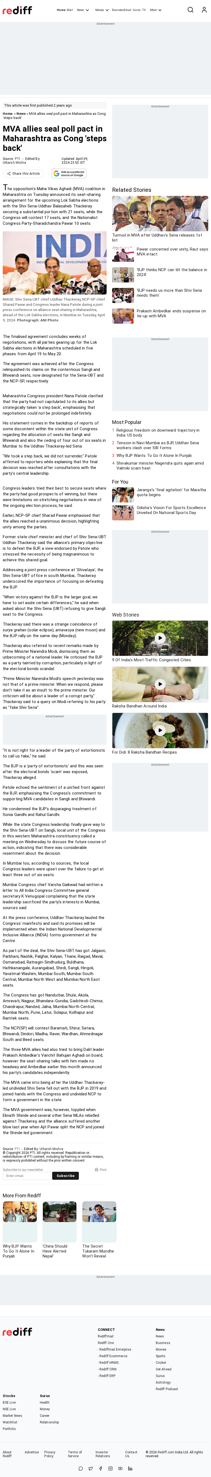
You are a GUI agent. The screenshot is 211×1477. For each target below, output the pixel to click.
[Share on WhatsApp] (81, 1469)
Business (163, 1343)
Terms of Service (75, 1454)
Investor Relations (103, 1454)
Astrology (163, 1382)
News (80, 10)
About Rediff (7, 1454)
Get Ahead (163, 1369)
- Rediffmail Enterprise (114, 1349)
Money (99, 10)
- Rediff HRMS (108, 1363)
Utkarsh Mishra (14, 163)
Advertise (32, 1452)
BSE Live (9, 1402)
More (153, 10)
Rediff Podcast (167, 1389)
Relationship (49, 1422)
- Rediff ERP (106, 1376)
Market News (12, 1416)
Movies (161, 1349)
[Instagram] (110, 1469)
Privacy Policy (49, 1454)
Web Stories (125, 615)
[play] (160, 638)
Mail (70, 10)
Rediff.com (166, 1452)
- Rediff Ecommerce (112, 1356)
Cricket (161, 1363)
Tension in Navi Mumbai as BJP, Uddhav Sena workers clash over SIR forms (157, 445)
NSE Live (9, 1409)
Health (45, 1402)
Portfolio (9, 1429)
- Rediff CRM (107, 1369)
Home (61, 10)
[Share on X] (90, 1469)
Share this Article (26, 174)
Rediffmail (105, 1336)
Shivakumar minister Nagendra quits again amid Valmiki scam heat (160, 466)
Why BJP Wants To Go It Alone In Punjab (154, 455)
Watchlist (10, 1422)
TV (144, 10)
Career (45, 1416)
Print (103, 1170)
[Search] (190, 10)
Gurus (137, 10)
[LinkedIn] (130, 1469)
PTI (17, 159)
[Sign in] (204, 10)
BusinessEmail (121, 10)
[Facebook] (100, 1469)
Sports (161, 1356)
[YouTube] (120, 1469)
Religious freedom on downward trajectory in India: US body (157, 433)
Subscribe (65, 1176)
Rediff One (106, 1343)
